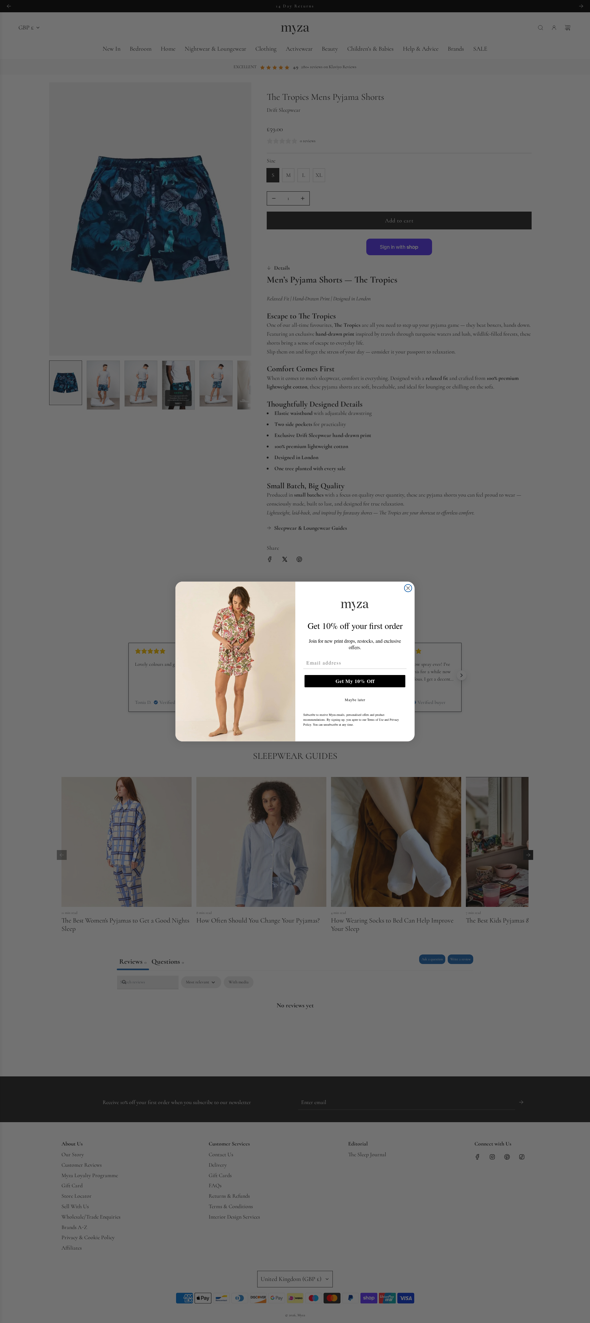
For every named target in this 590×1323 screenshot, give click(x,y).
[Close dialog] (408, 588)
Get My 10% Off (355, 681)
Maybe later (355, 699)
